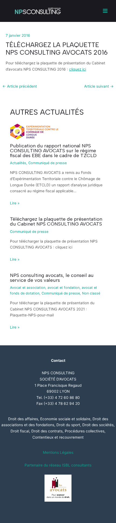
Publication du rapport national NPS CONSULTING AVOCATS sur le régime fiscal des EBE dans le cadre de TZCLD (53, 150)
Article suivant (99, 86)
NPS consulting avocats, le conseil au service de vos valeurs (52, 277)
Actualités (18, 163)
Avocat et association (27, 288)
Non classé (91, 293)
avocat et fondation (63, 288)
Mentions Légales (58, 452)
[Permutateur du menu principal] (105, 10)
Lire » (14, 203)
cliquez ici (77, 69)
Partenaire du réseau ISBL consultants (58, 465)
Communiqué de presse (47, 163)
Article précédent (19, 86)
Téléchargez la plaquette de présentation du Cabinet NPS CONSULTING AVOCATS (56, 221)
